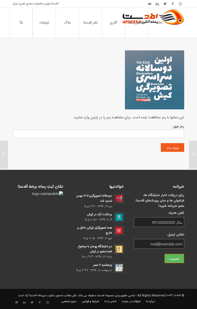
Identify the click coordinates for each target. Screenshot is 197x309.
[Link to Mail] (149, 4)
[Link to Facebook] (172, 4)
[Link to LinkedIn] (157, 4)
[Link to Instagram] (180, 4)
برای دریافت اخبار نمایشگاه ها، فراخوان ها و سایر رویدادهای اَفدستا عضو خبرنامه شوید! (160, 201)
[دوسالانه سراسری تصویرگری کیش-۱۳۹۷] (193, 155)
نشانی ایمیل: (175, 234)
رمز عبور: (178, 126)
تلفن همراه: (176, 213)
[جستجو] (21, 23)
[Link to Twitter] (165, 4)
